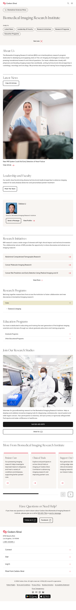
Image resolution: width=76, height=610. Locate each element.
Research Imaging (14, 309)
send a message (55, 513)
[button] (38, 303)
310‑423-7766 (42, 513)
